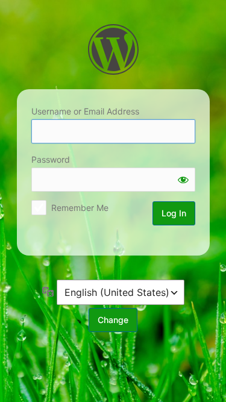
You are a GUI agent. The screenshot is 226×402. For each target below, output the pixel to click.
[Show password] (183, 180)
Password (50, 159)
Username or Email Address (85, 111)
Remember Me (79, 208)
